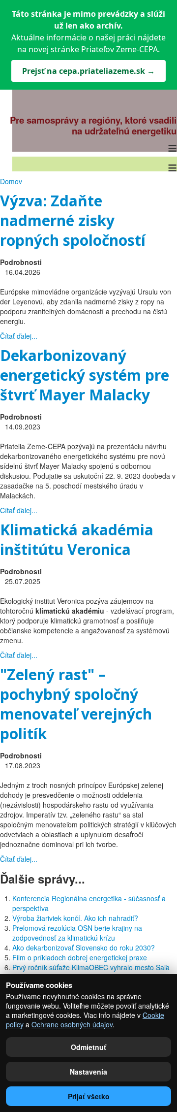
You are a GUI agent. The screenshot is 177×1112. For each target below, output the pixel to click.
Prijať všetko (89, 1096)
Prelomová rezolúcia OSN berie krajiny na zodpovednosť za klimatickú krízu (77, 933)
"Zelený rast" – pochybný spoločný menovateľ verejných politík (76, 704)
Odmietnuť (88, 1047)
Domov (11, 181)
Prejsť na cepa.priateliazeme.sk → (88, 70)
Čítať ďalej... (18, 336)
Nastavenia (88, 1072)
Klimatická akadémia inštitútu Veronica (76, 539)
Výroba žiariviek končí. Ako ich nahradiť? (75, 918)
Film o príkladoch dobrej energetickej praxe (79, 957)
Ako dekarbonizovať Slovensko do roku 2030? (83, 947)
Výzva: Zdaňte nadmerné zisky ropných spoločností (73, 220)
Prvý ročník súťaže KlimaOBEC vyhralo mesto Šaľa (91, 967)
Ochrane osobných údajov (72, 1024)
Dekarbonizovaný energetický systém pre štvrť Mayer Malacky (84, 375)
